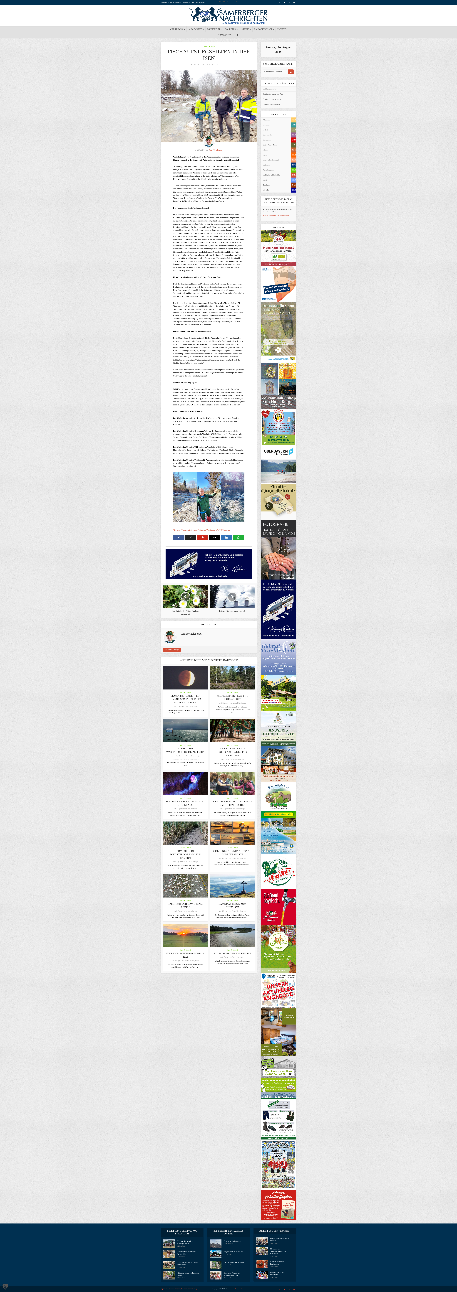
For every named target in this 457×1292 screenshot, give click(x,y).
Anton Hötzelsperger (239, 703)
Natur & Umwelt (209, 47)
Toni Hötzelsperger (216, 150)
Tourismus (230, 29)
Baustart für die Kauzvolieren (234, 1262)
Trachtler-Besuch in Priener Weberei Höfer (186, 1253)
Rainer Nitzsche (240, 1289)
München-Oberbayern (207, 530)
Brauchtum (213, 29)
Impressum (164, 1289)
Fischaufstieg (186, 530)
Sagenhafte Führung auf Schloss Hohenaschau (232, 1274)
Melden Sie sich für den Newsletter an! (276, 216)
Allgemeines (195, 29)
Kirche (245, 29)
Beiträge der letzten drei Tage (273, 94)
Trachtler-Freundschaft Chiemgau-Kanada (185, 1242)
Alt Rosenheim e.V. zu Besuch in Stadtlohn (187, 1263)
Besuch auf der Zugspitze (232, 1241)
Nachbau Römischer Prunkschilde (277, 1263)
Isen (195, 530)
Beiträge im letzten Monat (272, 104)
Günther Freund (238, 759)
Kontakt (171, 1289)
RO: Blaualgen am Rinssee (232, 953)
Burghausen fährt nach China (233, 1252)
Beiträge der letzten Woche (272, 99)
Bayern (177, 530)
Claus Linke (193, 706)
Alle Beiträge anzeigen (171, 650)
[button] (185, 497)
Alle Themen (176, 29)
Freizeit (281, 29)
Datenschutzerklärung (190, 1289)
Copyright (178, 1289)
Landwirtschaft (263, 29)
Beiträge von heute (269, 89)
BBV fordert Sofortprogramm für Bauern (185, 854)
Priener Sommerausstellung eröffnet (279, 1239)
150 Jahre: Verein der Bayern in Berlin (188, 1274)
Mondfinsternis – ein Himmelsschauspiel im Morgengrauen (185, 699)
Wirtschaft (225, 35)
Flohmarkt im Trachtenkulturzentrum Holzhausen (278, 1251)
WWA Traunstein (223, 530)
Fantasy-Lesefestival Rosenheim (277, 1273)
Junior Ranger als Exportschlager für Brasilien (232, 752)
